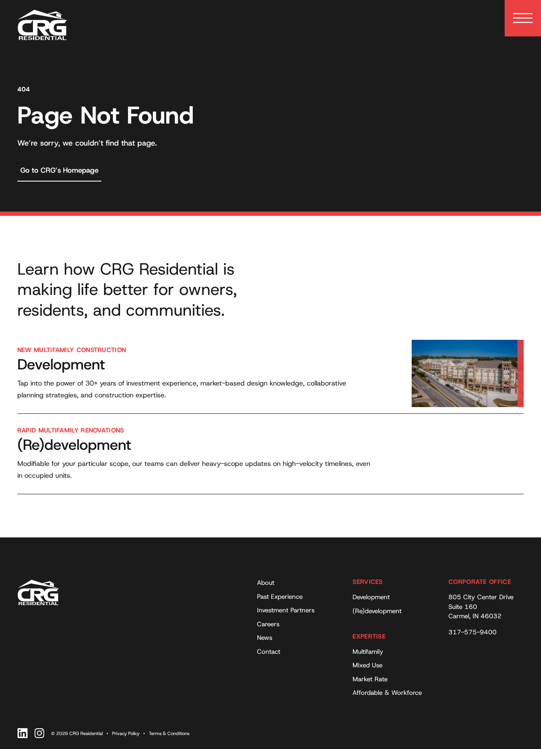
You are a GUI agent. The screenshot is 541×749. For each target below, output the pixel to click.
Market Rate (370, 679)
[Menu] (523, 18)
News (264, 637)
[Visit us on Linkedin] (22, 733)
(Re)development (377, 611)
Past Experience (280, 596)
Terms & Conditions (169, 733)
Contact (268, 651)
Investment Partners (285, 610)
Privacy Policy (125, 733)
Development (371, 597)
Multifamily (367, 651)
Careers (268, 624)
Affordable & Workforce (387, 692)
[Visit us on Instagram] (39, 733)
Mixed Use (367, 665)
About (265, 582)
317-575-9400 (472, 632)
